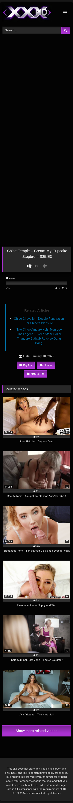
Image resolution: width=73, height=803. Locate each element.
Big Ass (27, 365)
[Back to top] (61, 791)
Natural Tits (37, 373)
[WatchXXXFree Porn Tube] (30, 14)
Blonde (48, 365)
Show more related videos (36, 731)
